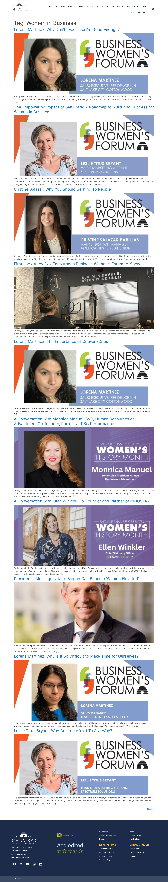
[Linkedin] (41, 864)
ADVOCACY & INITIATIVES (139, 845)
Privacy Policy (38, 879)
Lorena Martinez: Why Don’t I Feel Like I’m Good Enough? (67, 29)
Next (150, 809)
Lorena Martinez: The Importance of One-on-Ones (61, 341)
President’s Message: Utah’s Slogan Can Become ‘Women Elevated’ (76, 578)
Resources (131, 6)
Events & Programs (87, 6)
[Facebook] (14, 864)
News (144, 6)
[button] (153, 9)
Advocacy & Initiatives (111, 6)
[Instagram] (34, 864)
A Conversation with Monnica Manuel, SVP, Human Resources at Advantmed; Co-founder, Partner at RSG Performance (74, 421)
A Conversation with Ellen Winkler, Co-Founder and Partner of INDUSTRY (82, 501)
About (51, 6)
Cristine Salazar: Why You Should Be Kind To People (62, 189)
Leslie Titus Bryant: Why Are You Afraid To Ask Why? (63, 730)
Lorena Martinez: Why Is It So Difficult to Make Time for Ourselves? (76, 656)
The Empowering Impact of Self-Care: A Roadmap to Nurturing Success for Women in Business (84, 109)
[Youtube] (27, 864)
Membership (66, 6)
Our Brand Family (138, 12)
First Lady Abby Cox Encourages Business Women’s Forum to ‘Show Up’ (80, 263)
